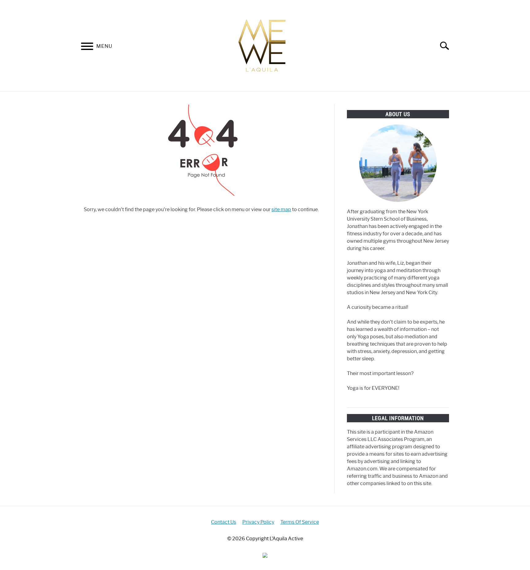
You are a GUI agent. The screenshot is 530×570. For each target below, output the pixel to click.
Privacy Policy (258, 522)
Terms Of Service (299, 522)
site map (281, 209)
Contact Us (223, 522)
